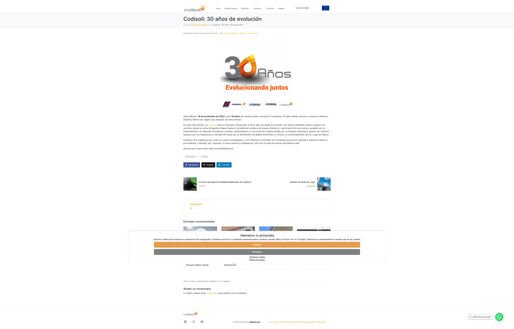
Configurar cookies (257, 257)
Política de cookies (257, 260)
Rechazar (257, 252)
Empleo (281, 8)
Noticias (257, 8)
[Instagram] (193, 322)
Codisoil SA (196, 204)
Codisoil (212, 125)
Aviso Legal (273, 322)
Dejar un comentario (248, 33)
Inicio (218, 8)
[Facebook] (202, 322)
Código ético (321, 322)
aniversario (190, 156)
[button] (499, 317)
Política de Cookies (286, 322)
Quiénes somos (231, 8)
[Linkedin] (185, 322)
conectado (212, 293)
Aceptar (257, 245)
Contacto (270, 8)
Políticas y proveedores (305, 322)
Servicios (245, 8)
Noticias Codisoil (230, 33)
